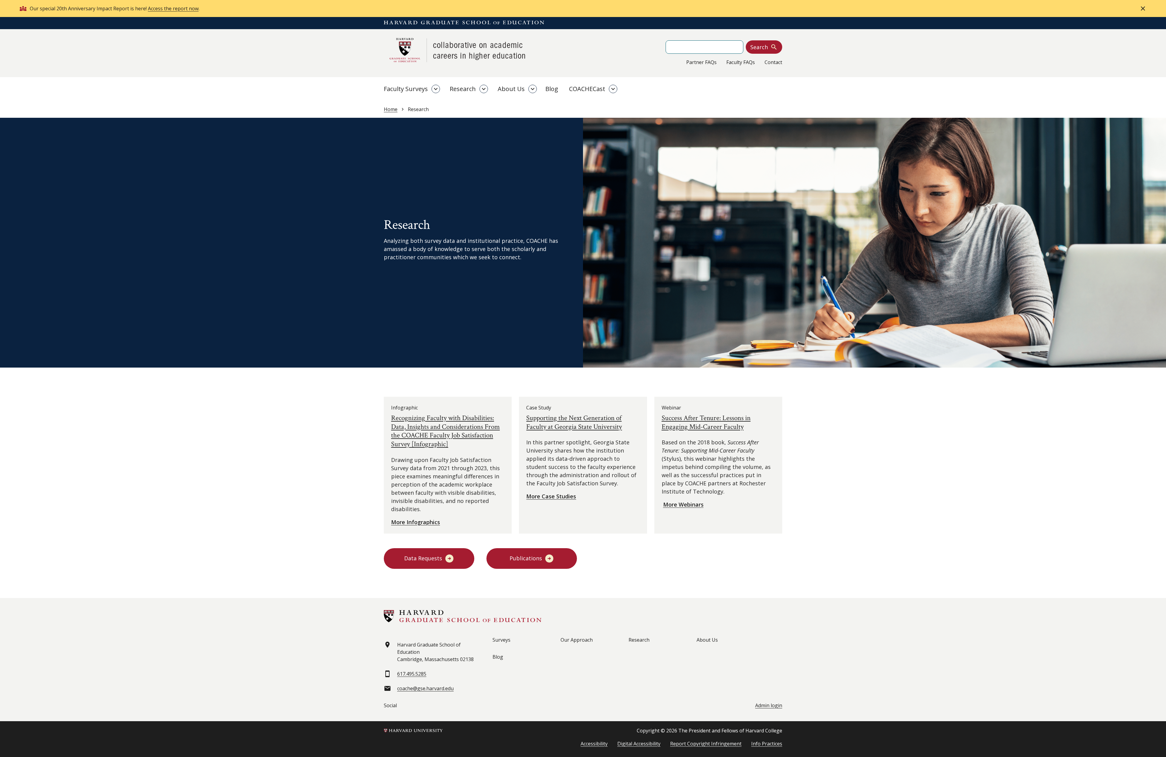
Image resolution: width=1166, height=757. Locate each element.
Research (463, 89)
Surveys (501, 639)
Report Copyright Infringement (706, 743)
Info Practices (766, 743)
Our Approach (577, 639)
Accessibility (594, 743)
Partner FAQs (701, 62)
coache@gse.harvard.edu (425, 688)
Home (390, 109)
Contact (773, 62)
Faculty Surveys (406, 89)
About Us (511, 89)
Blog (551, 89)
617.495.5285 (411, 673)
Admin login (768, 705)
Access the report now (173, 8)
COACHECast (587, 89)
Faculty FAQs (740, 62)
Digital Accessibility (638, 743)
